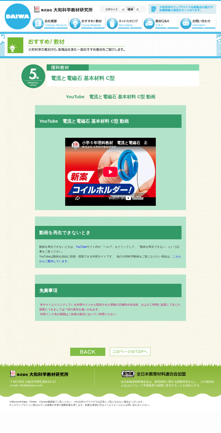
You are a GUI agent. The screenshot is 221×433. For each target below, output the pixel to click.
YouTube (81, 246)
